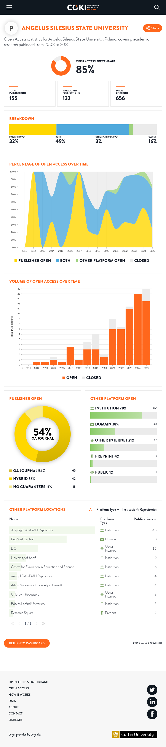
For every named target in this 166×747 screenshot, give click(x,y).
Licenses (15, 720)
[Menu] (9, 7)
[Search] (157, 7)
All (91, 509)
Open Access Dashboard (28, 682)
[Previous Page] (19, 623)
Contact (15, 713)
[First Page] (12, 623)
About (14, 707)
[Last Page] (43, 623)
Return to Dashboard (27, 643)
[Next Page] (36, 623)
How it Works (20, 694)
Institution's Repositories (139, 509)
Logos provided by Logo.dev (25, 734)
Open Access (19, 688)
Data (12, 701)
